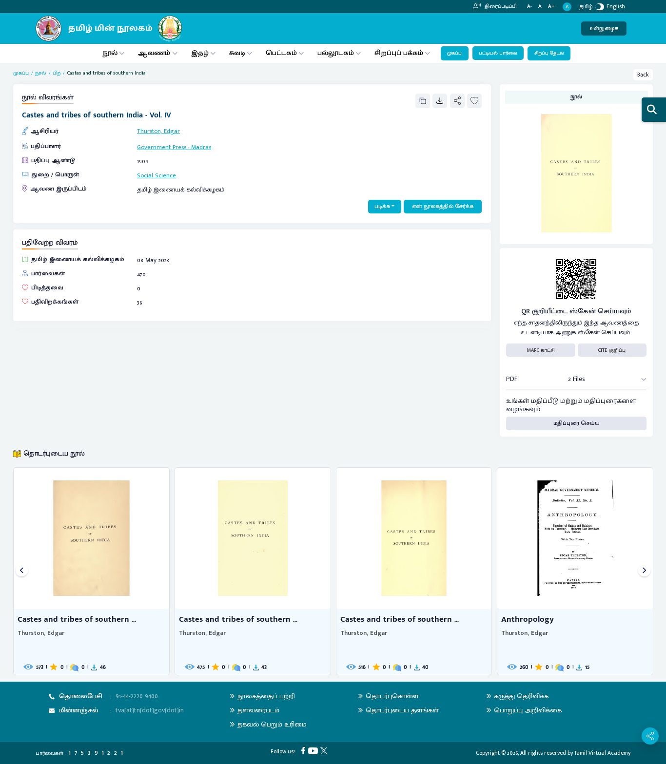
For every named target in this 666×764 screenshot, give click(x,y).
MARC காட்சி (541, 350)
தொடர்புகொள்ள (392, 696)
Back (643, 74)
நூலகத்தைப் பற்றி (266, 696)
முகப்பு (454, 53)
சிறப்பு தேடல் (549, 53)
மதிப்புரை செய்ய (576, 423)
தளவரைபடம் (258, 710)
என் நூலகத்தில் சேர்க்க (442, 206)
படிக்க (382, 206)
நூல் (110, 53)
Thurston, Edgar (158, 131)
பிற (56, 73)
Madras (201, 147)
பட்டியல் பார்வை (498, 53)
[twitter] (325, 750)
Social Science (156, 176)
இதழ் (200, 53)
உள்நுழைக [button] (603, 28)
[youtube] (314, 750)
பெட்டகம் (281, 53)
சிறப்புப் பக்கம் (398, 53)
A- (529, 6)
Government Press (161, 147)
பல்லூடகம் (335, 53)
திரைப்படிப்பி (500, 6)
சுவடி (237, 53)
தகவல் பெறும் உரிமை (272, 724)
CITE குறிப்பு (612, 350)
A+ (551, 6)
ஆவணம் (155, 53)
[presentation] (21, 571)
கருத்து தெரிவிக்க (521, 696)
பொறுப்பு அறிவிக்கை (528, 710)
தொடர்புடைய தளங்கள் (402, 710)
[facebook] (304, 750)
